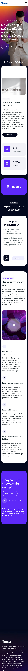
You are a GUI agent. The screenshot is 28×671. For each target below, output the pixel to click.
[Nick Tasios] (4, 3)
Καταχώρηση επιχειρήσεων (12, 223)
